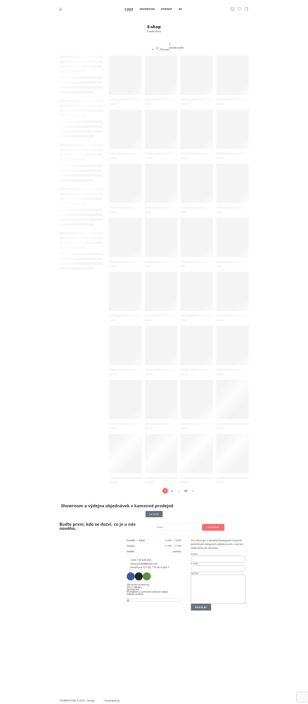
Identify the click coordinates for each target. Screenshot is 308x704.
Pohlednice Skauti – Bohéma (199, 261)
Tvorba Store (154, 31)
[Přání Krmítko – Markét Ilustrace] (125, 295)
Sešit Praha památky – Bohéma (237, 370)
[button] (125, 59)
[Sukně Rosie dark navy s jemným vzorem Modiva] (125, 457)
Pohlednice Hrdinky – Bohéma (200, 207)
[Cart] (232, 9)
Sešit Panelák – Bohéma (161, 370)
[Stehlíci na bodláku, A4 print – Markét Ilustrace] (196, 403)
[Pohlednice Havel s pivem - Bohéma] (161, 187)
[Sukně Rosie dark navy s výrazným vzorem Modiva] (161, 457)
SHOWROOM (147, 9)
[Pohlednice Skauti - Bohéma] (196, 241)
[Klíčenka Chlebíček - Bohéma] (161, 79)
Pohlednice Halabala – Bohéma (130, 207)
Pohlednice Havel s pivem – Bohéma (169, 207)
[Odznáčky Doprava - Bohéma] (161, 133)
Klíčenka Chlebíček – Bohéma (164, 99)
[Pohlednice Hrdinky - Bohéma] (196, 187)
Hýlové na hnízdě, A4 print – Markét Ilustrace (139, 99)
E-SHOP (129, 9)
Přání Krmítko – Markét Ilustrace (131, 315)
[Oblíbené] (137, 60)
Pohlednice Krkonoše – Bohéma (237, 207)
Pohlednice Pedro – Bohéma (128, 261)
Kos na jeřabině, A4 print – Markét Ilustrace (245, 99)
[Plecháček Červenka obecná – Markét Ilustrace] (232, 133)
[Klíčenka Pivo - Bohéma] (196, 79)
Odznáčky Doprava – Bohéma (165, 153)
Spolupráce (133, 589)
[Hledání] (246, 9)
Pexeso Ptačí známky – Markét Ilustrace (207, 153)
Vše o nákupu (134, 587)
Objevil (99, 700)
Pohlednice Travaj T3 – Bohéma (237, 261)
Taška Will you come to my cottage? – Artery (210, 478)
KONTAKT (166, 9)
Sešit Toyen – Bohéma (123, 424)
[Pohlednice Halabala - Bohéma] (125, 187)
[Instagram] (139, 576)
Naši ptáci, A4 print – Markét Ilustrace (134, 153)
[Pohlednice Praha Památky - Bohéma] (161, 241)
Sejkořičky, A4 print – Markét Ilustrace (242, 315)
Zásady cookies (135, 594)
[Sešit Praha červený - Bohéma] (196, 349)
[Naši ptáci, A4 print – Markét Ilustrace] (125, 133)
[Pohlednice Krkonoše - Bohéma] (232, 187)
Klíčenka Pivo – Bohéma (196, 99)
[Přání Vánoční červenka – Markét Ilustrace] (161, 295)
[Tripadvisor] (147, 576)
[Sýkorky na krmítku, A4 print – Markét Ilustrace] (232, 403)
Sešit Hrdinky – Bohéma (125, 370)
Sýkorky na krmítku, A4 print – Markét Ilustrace (248, 424)
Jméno (194, 554)
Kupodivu (125, 700)
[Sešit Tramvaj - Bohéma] (161, 403)
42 (185, 490)
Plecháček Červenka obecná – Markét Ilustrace (247, 153)
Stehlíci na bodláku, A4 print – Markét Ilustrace (212, 424)
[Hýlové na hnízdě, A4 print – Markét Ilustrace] (125, 79)
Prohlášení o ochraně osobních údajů (147, 592)
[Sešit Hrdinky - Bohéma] (125, 349)
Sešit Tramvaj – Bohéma (161, 424)
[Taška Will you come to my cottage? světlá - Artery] (232, 457)
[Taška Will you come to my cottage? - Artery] (196, 457)
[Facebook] (131, 576)
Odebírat (213, 527)
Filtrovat (164, 49)
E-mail (194, 563)
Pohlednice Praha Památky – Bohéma (170, 261)
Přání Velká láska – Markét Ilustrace (204, 315)
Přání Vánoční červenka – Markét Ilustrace (173, 315)
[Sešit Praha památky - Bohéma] (232, 349)
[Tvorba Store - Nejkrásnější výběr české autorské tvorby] (67, 9)
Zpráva (195, 573)
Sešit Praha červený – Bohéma (200, 370)
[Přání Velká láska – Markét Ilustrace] (196, 295)
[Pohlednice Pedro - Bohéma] (125, 241)
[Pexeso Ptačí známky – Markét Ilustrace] (196, 133)
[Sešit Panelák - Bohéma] (161, 349)
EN (180, 9)
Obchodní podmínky (138, 585)
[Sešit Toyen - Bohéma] (125, 403)
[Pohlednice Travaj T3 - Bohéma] (232, 241)
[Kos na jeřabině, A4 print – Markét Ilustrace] (232, 79)
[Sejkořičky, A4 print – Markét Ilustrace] (232, 295)
